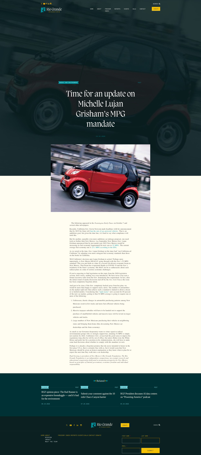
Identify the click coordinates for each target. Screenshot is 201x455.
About (99, 9)
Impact (48, 439)
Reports (117, 9)
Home (91, 9)
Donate (155, 9)
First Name (126, 436)
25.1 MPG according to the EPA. (105, 247)
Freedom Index (64, 435)
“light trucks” (104, 292)
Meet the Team (51, 441)
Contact (143, 9)
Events (126, 9)
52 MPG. (116, 245)
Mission (48, 437)
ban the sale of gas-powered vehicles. (104, 231)
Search (156, 4)
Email (124, 446)
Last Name (145, 436)
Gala (134, 9)
